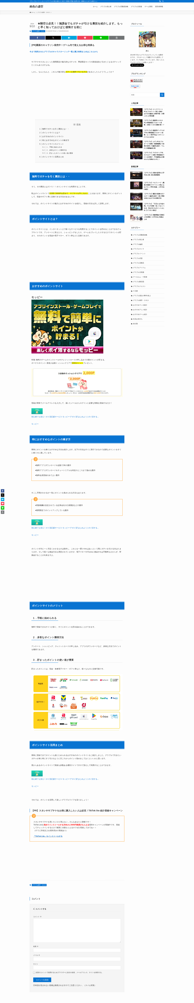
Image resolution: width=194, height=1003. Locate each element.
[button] (37, 38)
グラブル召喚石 (138, 263)
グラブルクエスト (139, 286)
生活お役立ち (137, 319)
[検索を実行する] (162, 95)
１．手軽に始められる (54, 147)
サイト (35, 964)
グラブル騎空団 (138, 282)
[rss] (160, 1)
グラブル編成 (137, 244)
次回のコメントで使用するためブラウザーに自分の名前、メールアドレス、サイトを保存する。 (69, 972)
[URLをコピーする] (116, 38)
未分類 (135, 324)
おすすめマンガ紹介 (140, 305)
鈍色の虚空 (36, 6)
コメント (37, 917)
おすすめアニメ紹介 (140, 310)
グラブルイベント (139, 253)
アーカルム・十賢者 (140, 277)
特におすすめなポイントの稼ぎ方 (55, 140)
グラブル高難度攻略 (140, 235)
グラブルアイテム (139, 268)
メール (36, 955)
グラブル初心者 (138, 239)
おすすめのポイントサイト (53, 136)
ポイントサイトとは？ (51, 133)
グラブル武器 (137, 258)
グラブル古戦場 (138, 272)
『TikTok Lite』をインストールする (48, 836)
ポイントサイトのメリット (53, 144)
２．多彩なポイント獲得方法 (56, 150)
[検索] (162, 1)
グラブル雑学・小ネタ (38, 31)
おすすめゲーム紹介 (140, 314)
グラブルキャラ (138, 249)
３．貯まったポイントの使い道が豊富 (59, 153)
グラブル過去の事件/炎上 (142, 295)
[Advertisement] (77, 96)
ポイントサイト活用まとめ (53, 157)
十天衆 (135, 291)
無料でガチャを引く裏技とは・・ (55, 129)
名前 (35, 946)
